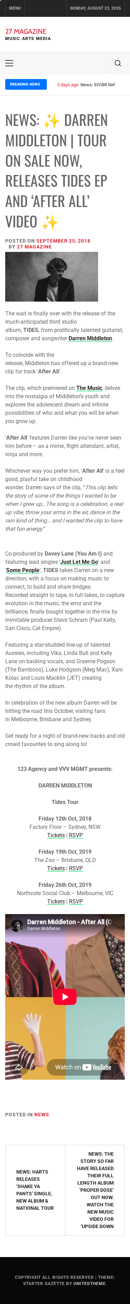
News (41, 1114)
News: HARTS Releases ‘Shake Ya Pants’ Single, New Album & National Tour (35, 1190)
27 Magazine (25, 31)
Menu (15, 8)
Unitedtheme (89, 1283)
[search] (118, 63)
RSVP (76, 835)
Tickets (56, 835)
